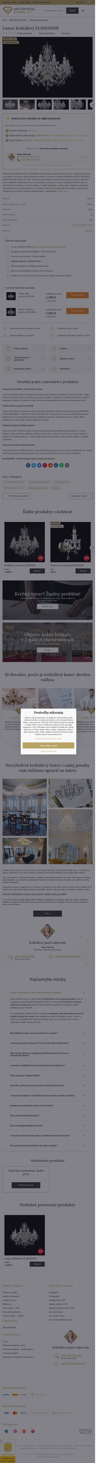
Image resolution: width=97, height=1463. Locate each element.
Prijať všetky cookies (48, 746)
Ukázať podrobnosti (48, 751)
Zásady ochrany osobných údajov (48, 739)
